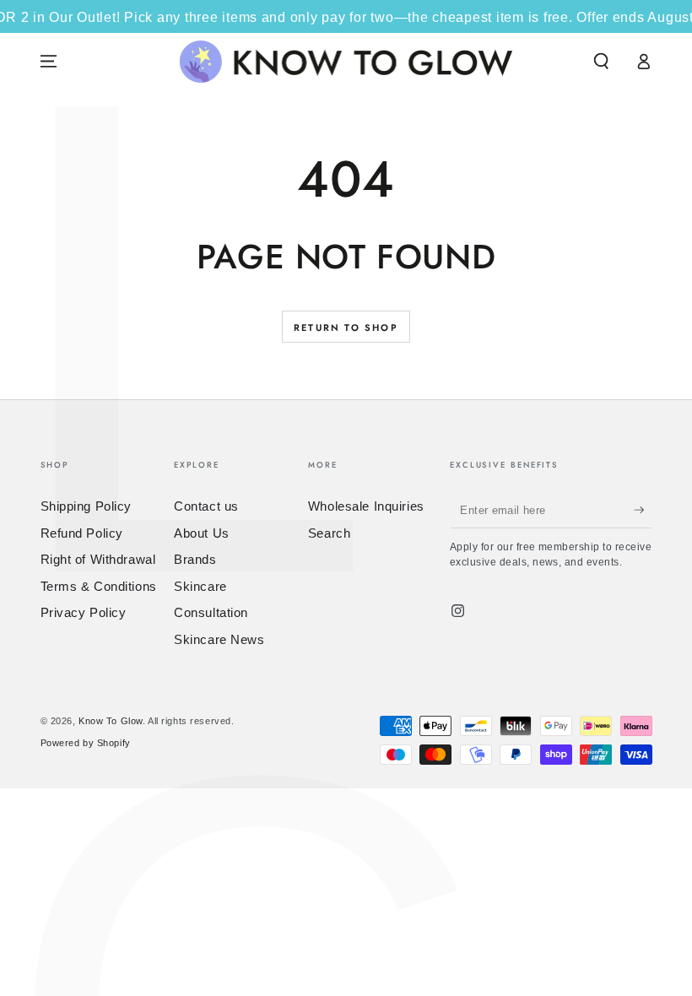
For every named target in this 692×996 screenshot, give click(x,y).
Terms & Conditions (99, 586)
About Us (202, 533)
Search (329, 533)
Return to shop (346, 327)
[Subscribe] (643, 510)
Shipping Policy (86, 506)
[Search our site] (601, 61)
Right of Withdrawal (98, 559)
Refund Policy (82, 533)
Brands (195, 559)
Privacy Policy (84, 612)
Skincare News (219, 639)
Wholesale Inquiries (366, 506)
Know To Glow (110, 721)
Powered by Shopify (86, 743)
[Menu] (48, 61)
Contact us (206, 506)
